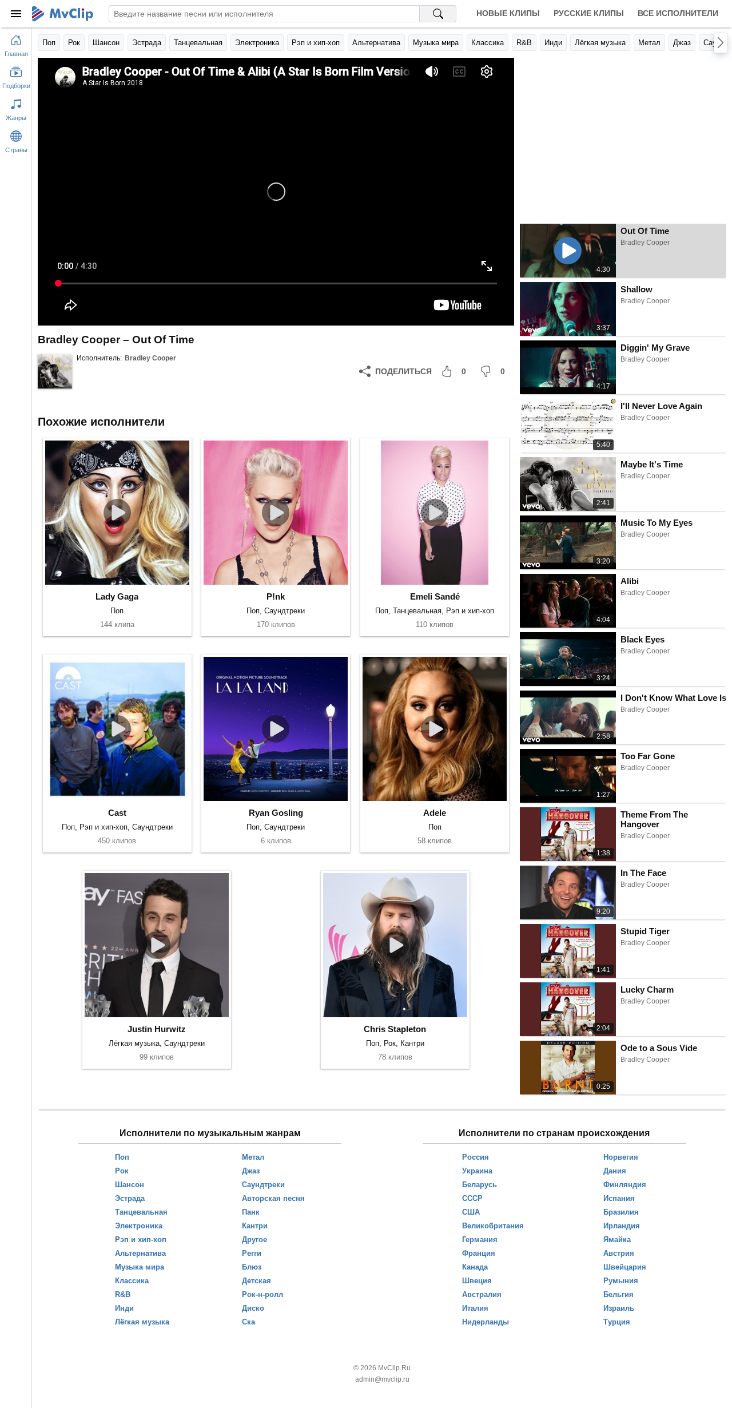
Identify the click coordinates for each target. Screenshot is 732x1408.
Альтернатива (376, 42)
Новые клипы (508, 13)
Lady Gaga (117, 596)
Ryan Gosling (276, 813)
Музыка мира (436, 42)
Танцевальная (198, 42)
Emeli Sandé (435, 596)
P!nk (275, 596)
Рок (74, 42)
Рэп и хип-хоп (316, 42)
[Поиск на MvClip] (438, 13)
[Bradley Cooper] (55, 371)
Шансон (106, 42)
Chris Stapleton (395, 1029)
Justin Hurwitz (157, 1029)
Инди (553, 42)
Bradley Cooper (150, 358)
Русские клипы (589, 13)
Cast (117, 813)
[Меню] (16, 13)
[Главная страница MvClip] (62, 14)
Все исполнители (678, 13)
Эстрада (146, 42)
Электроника (257, 42)
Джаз (682, 42)
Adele (434, 813)
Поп (48, 42)
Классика (487, 42)
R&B (524, 42)
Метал (649, 42)
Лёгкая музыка (600, 42)
